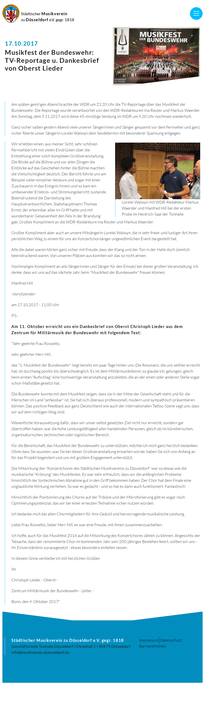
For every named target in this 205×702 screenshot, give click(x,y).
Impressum (148, 640)
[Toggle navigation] (196, 13)
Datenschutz (171, 640)
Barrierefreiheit (152, 646)
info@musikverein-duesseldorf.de (40, 652)
